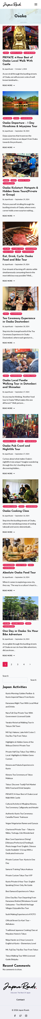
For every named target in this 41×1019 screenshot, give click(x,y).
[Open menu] (35, 4)
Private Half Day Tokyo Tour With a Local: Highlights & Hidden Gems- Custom (21, 755)
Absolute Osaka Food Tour (19, 572)
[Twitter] (20, 1016)
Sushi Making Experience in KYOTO (21, 914)
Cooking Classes (10, 506)
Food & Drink (31, 249)
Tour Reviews (29, 53)
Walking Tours (30, 376)
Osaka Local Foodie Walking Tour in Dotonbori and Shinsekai (19, 384)
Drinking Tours (9, 441)
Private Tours (16, 53)
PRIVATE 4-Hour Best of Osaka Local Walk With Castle (18, 61)
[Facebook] (15, 1016)
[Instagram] (26, 1016)
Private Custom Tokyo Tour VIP (19, 875)
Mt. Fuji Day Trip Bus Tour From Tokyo (22, 949)
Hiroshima (7, 118)
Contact (20, 1000)
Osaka (5, 53)
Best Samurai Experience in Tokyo (20, 891)
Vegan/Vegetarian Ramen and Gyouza (22, 823)
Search (6, 676)
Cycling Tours (17, 249)
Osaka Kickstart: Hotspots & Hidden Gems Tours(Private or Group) (20, 191)
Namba (6, 180)
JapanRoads (9, 69)
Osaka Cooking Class (16, 511)
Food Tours (8, 252)
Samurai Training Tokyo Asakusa (19, 869)
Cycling (6, 249)
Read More (9, 85)
